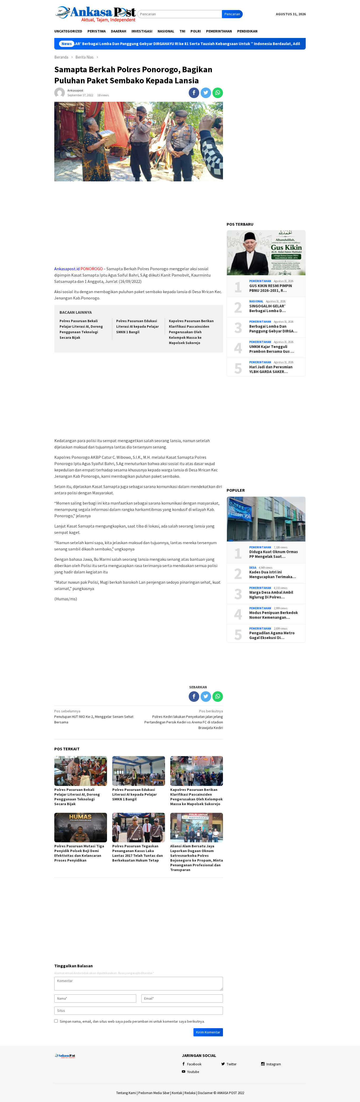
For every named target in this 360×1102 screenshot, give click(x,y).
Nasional (256, 301)
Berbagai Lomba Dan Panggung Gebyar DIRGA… (273, 328)
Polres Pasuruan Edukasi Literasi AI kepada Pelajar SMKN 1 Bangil (137, 326)
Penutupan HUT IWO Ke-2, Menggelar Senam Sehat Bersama (93, 716)
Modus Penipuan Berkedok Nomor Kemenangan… (273, 615)
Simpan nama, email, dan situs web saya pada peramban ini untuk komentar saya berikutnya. (132, 1021)
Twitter (231, 1064)
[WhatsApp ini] (217, 93)
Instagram (273, 1064)
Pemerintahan (260, 281)
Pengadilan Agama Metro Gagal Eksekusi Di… (272, 635)
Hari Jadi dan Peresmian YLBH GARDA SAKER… (271, 369)
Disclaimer (205, 1093)
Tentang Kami (126, 1093)
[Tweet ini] (206, 93)
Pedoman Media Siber (153, 1093)
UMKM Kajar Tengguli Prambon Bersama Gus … (271, 349)
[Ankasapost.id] (95, 13)
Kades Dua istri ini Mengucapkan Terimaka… (272, 574)
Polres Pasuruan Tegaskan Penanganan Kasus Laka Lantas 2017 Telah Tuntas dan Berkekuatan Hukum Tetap (137, 853)
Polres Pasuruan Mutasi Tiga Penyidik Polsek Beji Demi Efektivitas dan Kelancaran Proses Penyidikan (79, 853)
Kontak (177, 1093)
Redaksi (190, 1093)
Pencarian (232, 14)
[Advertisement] (138, 224)
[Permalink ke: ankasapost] (59, 92)
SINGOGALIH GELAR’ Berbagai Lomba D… (267, 308)
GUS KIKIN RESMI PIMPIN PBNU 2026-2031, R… (270, 288)
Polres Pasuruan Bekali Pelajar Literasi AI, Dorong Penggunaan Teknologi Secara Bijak (77, 796)
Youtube (193, 1072)
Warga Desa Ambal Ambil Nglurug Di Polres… (271, 595)
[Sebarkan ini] (194, 93)
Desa (252, 567)
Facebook (194, 1064)
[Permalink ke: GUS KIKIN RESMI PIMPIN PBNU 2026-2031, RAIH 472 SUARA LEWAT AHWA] (266, 252)
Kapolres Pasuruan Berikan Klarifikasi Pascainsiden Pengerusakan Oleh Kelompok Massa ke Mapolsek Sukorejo (191, 332)
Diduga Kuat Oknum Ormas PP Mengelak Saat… (273, 554)
